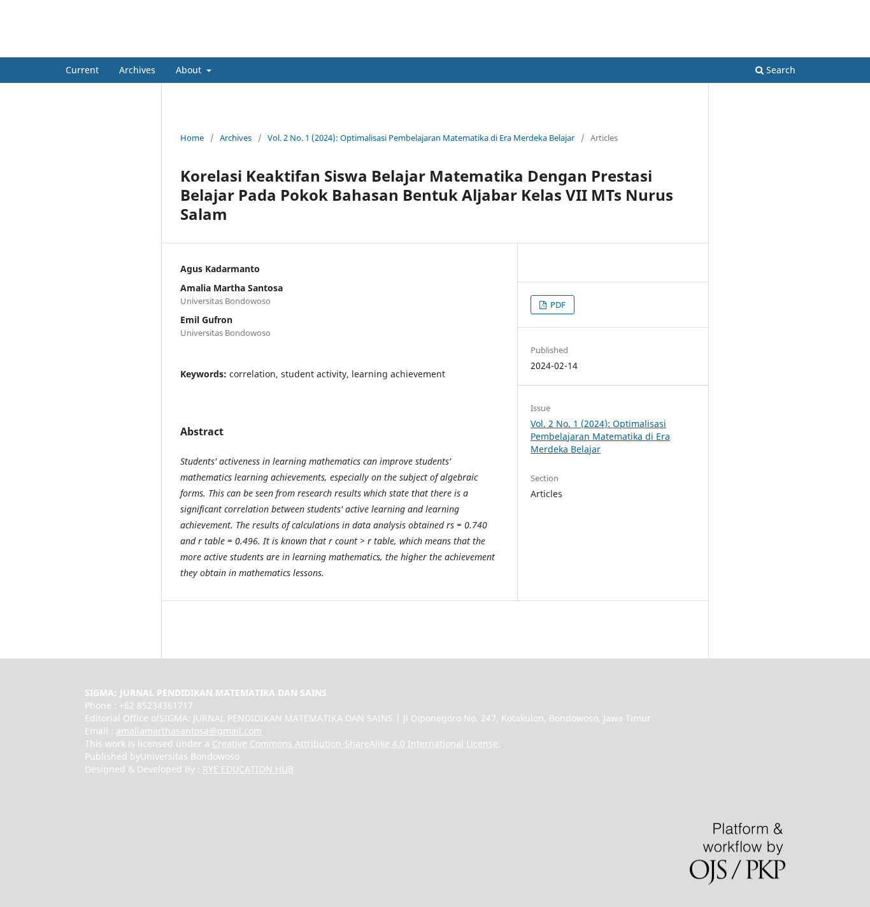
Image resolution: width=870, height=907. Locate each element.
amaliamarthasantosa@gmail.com (189, 731)
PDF (557, 304)
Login (793, 9)
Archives (137, 70)
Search (779, 70)
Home (192, 137)
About (190, 70)
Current (82, 70)
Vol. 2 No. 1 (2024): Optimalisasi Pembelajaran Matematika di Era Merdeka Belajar (420, 137)
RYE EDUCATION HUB (248, 769)
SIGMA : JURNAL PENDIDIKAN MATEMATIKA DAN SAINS (275, 47)
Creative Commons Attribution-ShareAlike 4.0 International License (355, 743)
